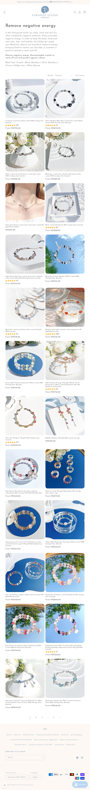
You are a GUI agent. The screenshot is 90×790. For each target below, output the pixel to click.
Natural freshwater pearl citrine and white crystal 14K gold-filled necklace (24, 226)
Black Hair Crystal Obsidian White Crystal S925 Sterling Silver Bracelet (62, 277)
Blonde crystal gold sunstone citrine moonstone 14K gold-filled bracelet (63, 330)
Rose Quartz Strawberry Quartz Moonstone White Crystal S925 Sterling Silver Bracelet (23, 646)
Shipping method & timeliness (47, 735)
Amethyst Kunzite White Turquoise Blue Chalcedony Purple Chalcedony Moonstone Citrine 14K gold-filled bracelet (64, 647)
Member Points (28, 735)
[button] (4, 12)
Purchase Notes (20, 745)
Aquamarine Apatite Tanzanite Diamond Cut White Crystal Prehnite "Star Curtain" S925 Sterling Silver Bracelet (23, 702)
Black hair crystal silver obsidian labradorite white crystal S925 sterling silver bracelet (63, 175)
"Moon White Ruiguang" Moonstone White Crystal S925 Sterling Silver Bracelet (65, 543)
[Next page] (59, 717)
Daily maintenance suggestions (46, 740)
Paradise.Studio (15, 785)
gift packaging (76, 735)
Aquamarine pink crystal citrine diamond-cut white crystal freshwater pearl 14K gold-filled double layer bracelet (23, 543)
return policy (59, 745)
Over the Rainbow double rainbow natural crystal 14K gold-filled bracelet (24, 595)
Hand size (65, 735)
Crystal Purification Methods (21, 740)
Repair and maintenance (69, 740)
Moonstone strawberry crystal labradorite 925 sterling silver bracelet (64, 595)
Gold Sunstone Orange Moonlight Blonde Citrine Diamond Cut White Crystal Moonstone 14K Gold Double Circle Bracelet (62, 384)
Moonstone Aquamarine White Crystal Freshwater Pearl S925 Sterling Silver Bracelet (63, 701)
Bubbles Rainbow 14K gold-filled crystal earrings (62, 438)
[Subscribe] (42, 757)
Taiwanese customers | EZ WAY (40, 745)
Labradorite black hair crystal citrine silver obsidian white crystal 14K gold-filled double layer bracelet (23, 277)
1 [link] (30, 717)
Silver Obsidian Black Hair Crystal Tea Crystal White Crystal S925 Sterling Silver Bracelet (64, 121)
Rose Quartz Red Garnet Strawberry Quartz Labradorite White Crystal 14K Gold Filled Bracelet (23, 492)
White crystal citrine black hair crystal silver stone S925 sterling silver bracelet (23, 175)
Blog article (70, 745)
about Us (17, 735)
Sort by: (50, 75)
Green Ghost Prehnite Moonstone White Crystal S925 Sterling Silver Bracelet (24, 383)
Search (9, 735)
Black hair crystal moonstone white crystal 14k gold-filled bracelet (23, 330)
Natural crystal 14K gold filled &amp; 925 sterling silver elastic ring (63, 492)
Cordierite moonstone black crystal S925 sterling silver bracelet (24, 121)
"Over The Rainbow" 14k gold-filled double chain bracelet (22, 439)
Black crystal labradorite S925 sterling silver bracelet (64, 225)
